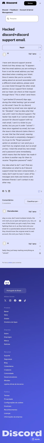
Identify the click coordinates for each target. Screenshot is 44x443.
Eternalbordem (12, 211)
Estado (6, 318)
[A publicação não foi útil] (40, 60)
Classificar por (32, 201)
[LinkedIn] (9, 191)
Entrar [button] (30, 3)
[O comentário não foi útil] (40, 217)
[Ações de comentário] (40, 221)
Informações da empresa (13, 417)
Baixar (6, 311)
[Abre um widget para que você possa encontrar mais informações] (36, 439)
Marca (6, 341)
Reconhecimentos (10, 410)
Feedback (14, 10)
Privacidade (8, 399)
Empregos (8, 337)
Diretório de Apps (10, 322)
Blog (6, 363)
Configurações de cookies (13, 402)
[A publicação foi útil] (40, 54)
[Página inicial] (9, 3)
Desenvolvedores (10, 377)
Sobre (6, 333)
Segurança (8, 359)
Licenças (7, 413)
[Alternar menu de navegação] (40, 3)
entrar (10, 262)
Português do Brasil (14, 290)
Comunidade (9, 373)
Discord (5, 10)
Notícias (7, 344)
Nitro (6, 315)
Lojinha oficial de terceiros (14, 384)
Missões (7, 380)
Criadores (7, 370)
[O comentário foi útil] (40, 211)
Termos (6, 395)
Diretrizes (7, 406)
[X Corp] (6, 191)
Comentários (8, 366)
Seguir (22, 47)
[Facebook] (3, 191)
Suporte (7, 355)
